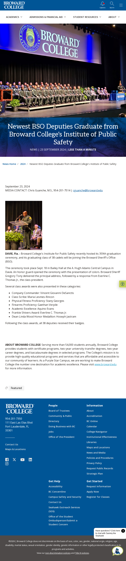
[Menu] (120, 5)
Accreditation (94, 415)
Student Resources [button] (85, 17)
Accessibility (56, 486)
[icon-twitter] (16, 460)
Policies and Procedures (100, 457)
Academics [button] (12, 17)
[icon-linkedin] (32, 460)
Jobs (51, 431)
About (90, 410)
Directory (54, 421)
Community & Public (60, 415)
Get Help (54, 481)
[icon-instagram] (8, 464)
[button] (122, 283)
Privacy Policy (94, 463)
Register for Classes (98, 496)
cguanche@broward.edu (88, 190)
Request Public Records (100, 468)
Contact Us (11, 444)
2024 (22, 163)
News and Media (96, 452)
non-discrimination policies (58, 553)
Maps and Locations (98, 447)
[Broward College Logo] (14, 5)
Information (95, 405)
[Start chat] (117, 551)
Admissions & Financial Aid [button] (46, 17)
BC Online (92, 421)
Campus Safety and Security (65, 496)
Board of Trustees (59, 410)
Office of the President (61, 436)
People (53, 405)
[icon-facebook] (8, 460)
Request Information (99, 486)
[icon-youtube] (24, 459)
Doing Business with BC (62, 426)
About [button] (112, 17)
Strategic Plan (95, 473)
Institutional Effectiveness (102, 436)
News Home (9, 163)
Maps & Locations (15, 449)
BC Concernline (57, 491)
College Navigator (97, 431)
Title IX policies (82, 553)
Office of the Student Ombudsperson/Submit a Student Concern (63, 520)
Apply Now (93, 491)
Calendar (92, 426)
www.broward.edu (105, 364)
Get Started (94, 481)
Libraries (91, 442)
